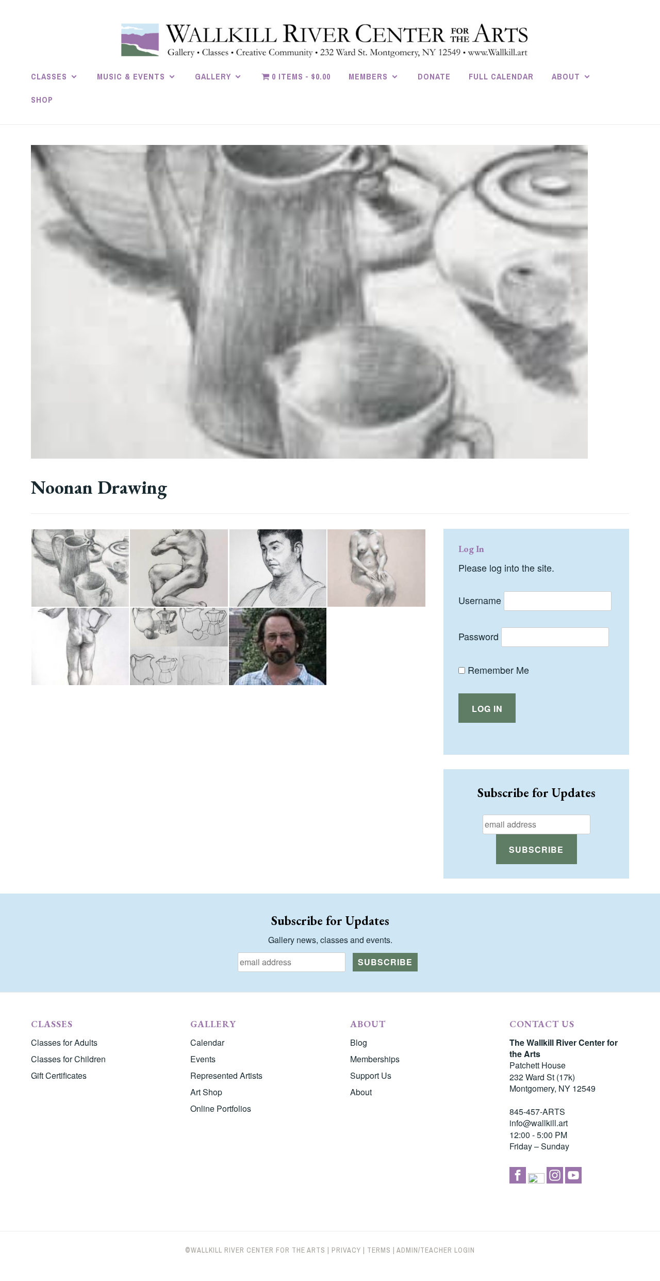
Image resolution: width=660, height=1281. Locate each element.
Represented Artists (226, 1075)
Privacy (346, 1250)
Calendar (207, 1042)
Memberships (375, 1059)
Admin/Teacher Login (436, 1250)
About (566, 76)
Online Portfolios (220, 1108)
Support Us (370, 1075)
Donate (434, 76)
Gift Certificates (59, 1075)
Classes (49, 76)
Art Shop (206, 1092)
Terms (379, 1250)
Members (368, 76)
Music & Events (131, 76)
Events (203, 1059)
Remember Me (497, 669)
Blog (358, 1042)
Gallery (213, 76)
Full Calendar (501, 76)
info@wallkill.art (538, 1123)
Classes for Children (68, 1059)
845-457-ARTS (537, 1111)
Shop (42, 99)
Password (478, 636)
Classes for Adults (64, 1042)
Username (479, 600)
